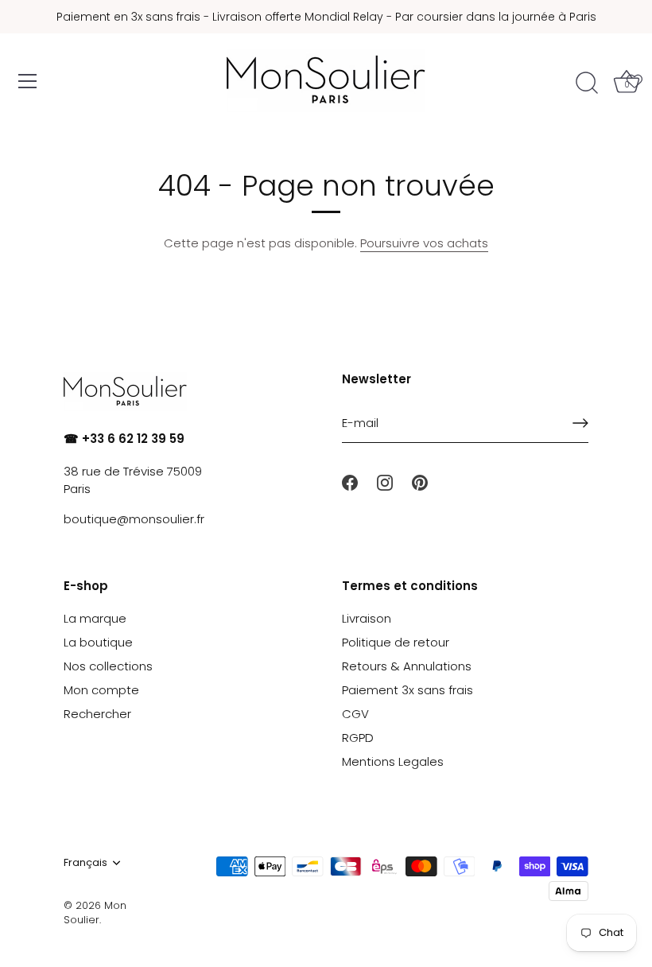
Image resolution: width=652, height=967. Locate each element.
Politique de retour (395, 642)
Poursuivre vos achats (424, 243)
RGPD (358, 737)
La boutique (98, 642)
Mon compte (101, 690)
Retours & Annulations (407, 666)
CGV (355, 713)
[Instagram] (385, 481)
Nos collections (108, 666)
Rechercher (97, 713)
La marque (95, 618)
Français (85, 862)
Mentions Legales (393, 761)
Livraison (366, 618)
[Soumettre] (580, 423)
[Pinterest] (420, 481)
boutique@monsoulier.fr (134, 519)
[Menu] (27, 81)
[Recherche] (586, 83)
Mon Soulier (95, 912)
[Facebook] (350, 481)
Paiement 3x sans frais (407, 690)
